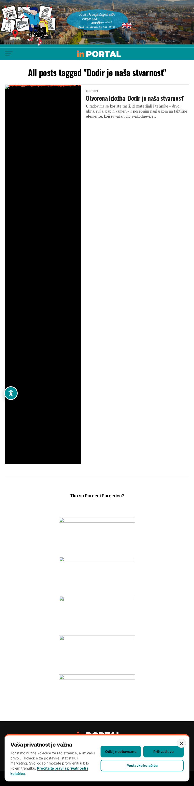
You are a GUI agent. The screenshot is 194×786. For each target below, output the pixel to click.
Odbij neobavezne (120, 751)
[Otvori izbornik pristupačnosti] (11, 393)
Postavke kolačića (142, 765)
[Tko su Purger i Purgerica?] (97, 503)
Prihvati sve (163, 751)
